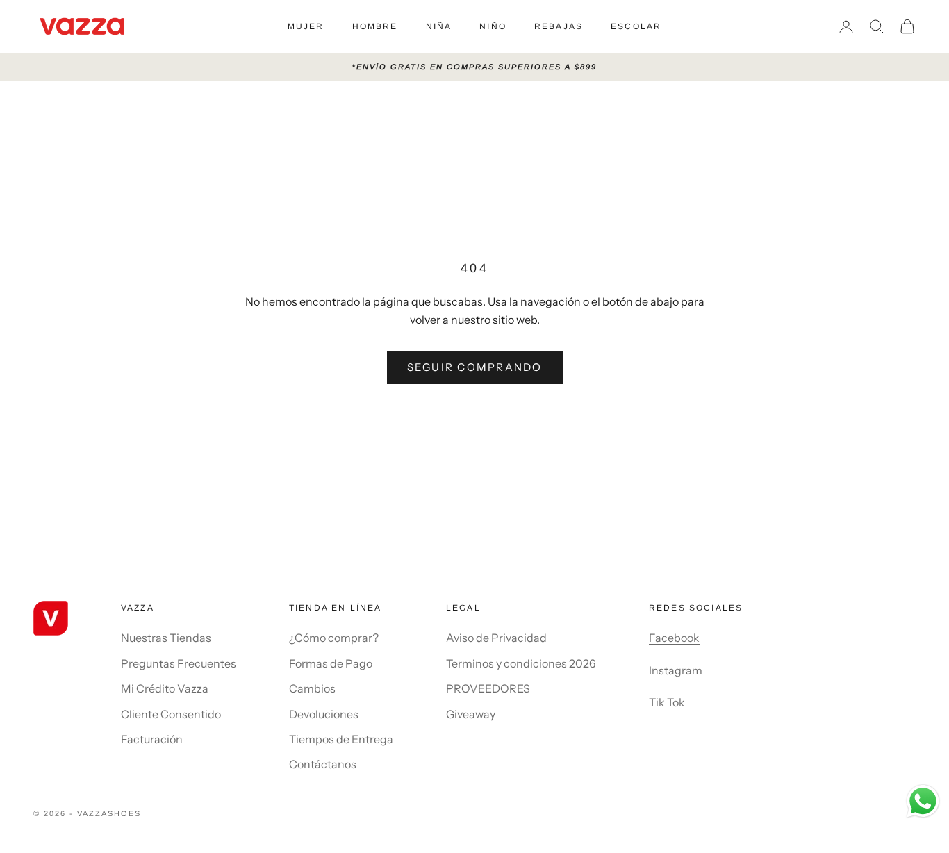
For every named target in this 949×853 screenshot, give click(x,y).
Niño (492, 26)
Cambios (312, 688)
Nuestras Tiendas (166, 638)
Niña (439, 26)
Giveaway (470, 714)
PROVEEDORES (488, 688)
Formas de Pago (330, 663)
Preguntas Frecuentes (178, 663)
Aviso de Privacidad (496, 638)
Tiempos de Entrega (341, 739)
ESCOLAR (636, 26)
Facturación (152, 739)
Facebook (674, 638)
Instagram (675, 670)
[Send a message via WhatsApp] (923, 801)
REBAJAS (558, 26)
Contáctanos (322, 764)
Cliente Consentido (171, 714)
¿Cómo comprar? (334, 638)
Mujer (306, 26)
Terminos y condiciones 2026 (521, 663)
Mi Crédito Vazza (164, 688)
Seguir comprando (475, 367)
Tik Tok (667, 702)
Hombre (375, 26)
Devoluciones (323, 714)
